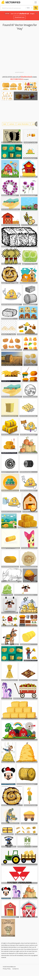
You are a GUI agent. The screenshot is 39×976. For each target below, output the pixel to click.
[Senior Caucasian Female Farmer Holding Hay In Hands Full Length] (30, 796)
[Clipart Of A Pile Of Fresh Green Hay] (7, 589)
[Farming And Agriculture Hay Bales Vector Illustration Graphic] (9, 521)
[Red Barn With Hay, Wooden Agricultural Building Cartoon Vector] (10, 909)
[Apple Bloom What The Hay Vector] (29, 539)
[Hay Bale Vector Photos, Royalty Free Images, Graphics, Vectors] (30, 343)
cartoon (11, 124)
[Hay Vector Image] (28, 671)
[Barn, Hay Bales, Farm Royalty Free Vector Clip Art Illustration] (29, 502)
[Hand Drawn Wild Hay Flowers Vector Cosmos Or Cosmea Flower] (28, 187)
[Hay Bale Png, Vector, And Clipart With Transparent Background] (8, 328)
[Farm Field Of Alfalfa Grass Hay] (28, 605)
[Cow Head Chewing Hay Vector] (25, 589)
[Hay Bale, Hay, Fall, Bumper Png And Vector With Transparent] (30, 136)
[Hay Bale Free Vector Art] (28, 313)
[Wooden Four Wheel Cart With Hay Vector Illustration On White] (29, 815)
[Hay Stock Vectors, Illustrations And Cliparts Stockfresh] (9, 671)
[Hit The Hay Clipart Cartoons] (8, 752)
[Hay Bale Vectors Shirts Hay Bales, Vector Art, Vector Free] (11, 151)
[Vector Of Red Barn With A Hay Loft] (28, 909)
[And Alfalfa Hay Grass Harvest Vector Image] (29, 218)
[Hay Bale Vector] (27, 328)
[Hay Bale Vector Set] (11, 343)
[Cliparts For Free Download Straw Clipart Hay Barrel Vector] (11, 256)
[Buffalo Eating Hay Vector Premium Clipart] (11, 575)
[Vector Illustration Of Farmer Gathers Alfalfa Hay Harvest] (10, 815)
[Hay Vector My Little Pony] (6, 690)
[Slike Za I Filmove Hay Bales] (9, 445)
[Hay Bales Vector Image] (28, 408)
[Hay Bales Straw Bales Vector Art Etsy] (30, 359)
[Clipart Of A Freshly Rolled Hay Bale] (29, 256)
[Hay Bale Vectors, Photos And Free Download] (11, 359)
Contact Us (15, 969)
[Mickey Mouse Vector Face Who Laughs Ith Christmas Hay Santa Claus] (8, 774)
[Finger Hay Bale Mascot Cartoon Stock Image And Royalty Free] (11, 295)
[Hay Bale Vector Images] (19, 237)
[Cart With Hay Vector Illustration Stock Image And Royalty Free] (30, 575)
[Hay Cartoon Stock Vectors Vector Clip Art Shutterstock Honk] (30, 653)
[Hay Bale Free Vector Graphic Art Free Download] (10, 203)
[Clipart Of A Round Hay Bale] (9, 275)
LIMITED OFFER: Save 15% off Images (19, 77)
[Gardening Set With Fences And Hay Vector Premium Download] (28, 621)
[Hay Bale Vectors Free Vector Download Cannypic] (12, 653)
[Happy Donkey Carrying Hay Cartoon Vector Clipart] (10, 636)
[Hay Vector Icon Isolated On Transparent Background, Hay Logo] (30, 151)
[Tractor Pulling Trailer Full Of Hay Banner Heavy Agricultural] (29, 203)
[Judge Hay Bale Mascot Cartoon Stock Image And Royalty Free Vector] (28, 426)
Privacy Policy (7, 969)
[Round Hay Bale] (28, 464)
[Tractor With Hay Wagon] (19, 857)
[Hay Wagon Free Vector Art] (19, 731)
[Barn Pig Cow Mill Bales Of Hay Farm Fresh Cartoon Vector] (10, 169)
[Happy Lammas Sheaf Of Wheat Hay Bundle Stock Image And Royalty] (8, 928)
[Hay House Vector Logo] (27, 841)
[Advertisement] (19, 51)
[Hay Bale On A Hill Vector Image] (30, 390)
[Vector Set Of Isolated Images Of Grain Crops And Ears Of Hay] (26, 830)
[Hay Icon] (11, 374)
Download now (19, 17)
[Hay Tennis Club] (19, 875)
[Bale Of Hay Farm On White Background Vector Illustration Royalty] (7, 830)
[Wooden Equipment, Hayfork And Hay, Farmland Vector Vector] (10, 218)
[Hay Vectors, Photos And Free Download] (29, 374)
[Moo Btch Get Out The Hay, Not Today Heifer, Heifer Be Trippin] (8, 841)
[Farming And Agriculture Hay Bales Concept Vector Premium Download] (28, 275)
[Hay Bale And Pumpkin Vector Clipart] (27, 521)
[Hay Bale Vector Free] (9, 408)
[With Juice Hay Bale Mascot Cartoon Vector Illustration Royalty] (11, 502)
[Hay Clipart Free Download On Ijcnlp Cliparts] (10, 426)
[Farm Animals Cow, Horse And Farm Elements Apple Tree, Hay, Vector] (9, 621)
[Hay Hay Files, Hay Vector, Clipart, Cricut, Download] (11, 136)
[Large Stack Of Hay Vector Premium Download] (26, 752)
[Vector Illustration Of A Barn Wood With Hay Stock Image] (28, 169)
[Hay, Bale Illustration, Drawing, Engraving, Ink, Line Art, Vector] (30, 295)
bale (4, 124)
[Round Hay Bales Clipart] (9, 464)
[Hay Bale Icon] (28, 636)
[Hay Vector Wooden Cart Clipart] (25, 690)
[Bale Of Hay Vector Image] (10, 558)
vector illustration (23, 124)
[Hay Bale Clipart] (9, 313)
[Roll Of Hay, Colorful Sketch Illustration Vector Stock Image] (27, 774)
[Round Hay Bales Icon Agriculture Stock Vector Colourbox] (10, 482)
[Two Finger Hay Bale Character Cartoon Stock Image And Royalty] (28, 482)
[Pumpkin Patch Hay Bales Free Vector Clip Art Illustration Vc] (27, 445)
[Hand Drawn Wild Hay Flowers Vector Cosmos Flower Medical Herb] (10, 187)
